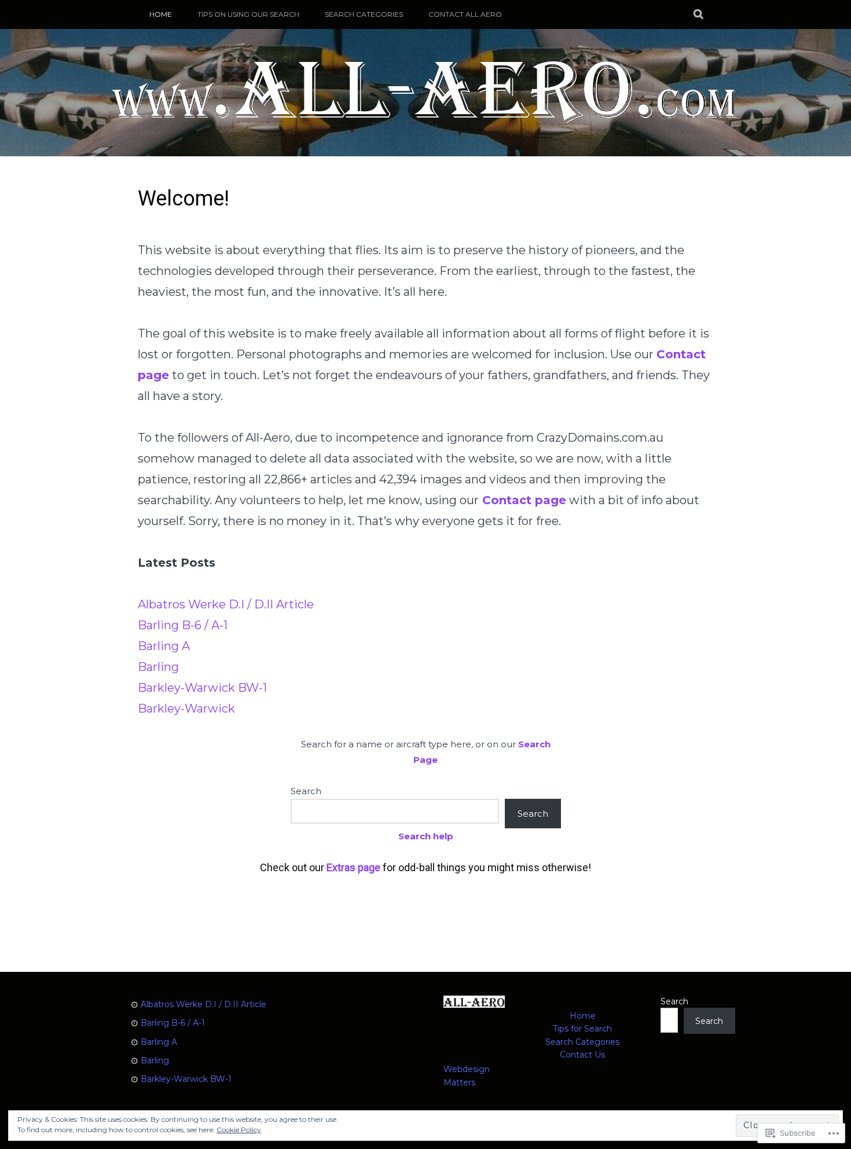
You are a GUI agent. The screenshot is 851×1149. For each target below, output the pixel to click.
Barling (158, 667)
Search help (425, 836)
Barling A (164, 646)
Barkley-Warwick (186, 708)
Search (306, 790)
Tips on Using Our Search (248, 14)
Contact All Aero (465, 14)
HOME (160, 14)
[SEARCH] (699, 14)
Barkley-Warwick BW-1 (202, 688)
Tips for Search (582, 1028)
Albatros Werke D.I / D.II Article (226, 604)
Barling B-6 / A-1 (183, 625)
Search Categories (364, 14)
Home (583, 1016)
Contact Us (582, 1054)
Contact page (524, 500)
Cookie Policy (239, 1129)
